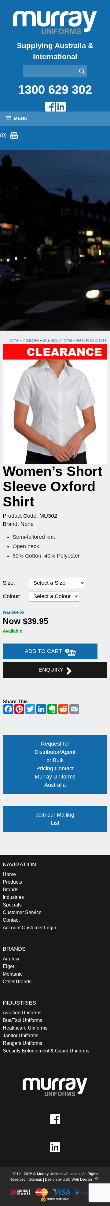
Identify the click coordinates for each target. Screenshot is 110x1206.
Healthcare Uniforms (25, 1027)
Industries (31, 340)
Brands (10, 889)
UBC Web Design (77, 1179)
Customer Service (22, 912)
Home (14, 340)
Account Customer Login (29, 927)
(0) (4, 135)
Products (12, 882)
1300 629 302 (55, 89)
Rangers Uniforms (22, 1043)
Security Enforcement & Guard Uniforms (46, 1050)
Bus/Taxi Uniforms (22, 1020)
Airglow (11, 958)
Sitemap (35, 1179)
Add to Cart (45, 651)
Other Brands (17, 981)
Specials (12, 904)
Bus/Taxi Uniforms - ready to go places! (75, 340)
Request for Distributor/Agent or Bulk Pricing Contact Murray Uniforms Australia (55, 764)
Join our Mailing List (55, 819)
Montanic (13, 974)
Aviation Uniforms (22, 1012)
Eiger (8, 966)
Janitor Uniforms (20, 1035)
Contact (11, 920)
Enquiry (52, 670)
